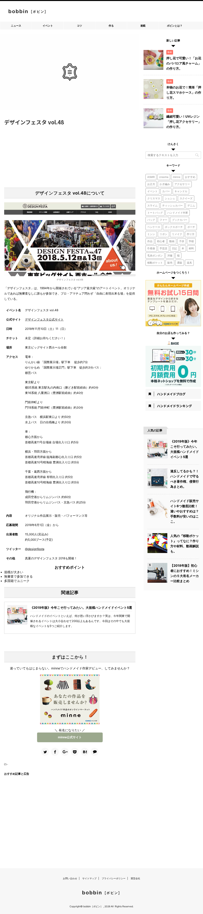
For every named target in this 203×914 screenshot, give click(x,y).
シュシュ (170, 198)
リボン (163, 234)
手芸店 (163, 248)
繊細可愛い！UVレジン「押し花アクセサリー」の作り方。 (183, 121)
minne (176, 177)
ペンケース (153, 226)
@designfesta (34, 549)
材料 (191, 248)
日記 (174, 248)
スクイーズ (186, 198)
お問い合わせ (70, 878)
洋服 (169, 255)
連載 (143, 25)
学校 (191, 241)
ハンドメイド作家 (177, 212)
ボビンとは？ (174, 25)
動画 (171, 241)
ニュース (16, 25)
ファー (163, 219)
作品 (149, 241)
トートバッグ (155, 212)
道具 (189, 262)
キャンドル (180, 191)
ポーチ (191, 226)
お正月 (151, 184)
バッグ (151, 219)
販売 (169, 262)
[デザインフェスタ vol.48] (85, 752)
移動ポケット (155, 262)
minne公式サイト (70, 737)
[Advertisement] (69, 156)
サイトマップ (89, 878)
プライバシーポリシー (113, 878)
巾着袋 (151, 248)
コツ (79, 25)
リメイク (177, 234)
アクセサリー (182, 184)
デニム (191, 205)
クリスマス (153, 198)
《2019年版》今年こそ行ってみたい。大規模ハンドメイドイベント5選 (81, 608)
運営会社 (135, 878)
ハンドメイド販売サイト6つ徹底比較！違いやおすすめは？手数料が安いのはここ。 (184, 511)
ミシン (151, 234)
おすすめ (190, 177)
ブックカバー (179, 219)
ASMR (151, 177)
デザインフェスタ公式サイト (44, 319)
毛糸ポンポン (155, 255)
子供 (181, 241)
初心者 (161, 241)
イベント (48, 25)
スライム (152, 205)
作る (111, 25)
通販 (179, 262)
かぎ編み (165, 184)
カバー (166, 191)
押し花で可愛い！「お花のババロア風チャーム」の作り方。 (183, 63)
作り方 (190, 234)
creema (163, 177)
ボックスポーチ (174, 226)
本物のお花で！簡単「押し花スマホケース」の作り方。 (183, 92)
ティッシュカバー (172, 205)
